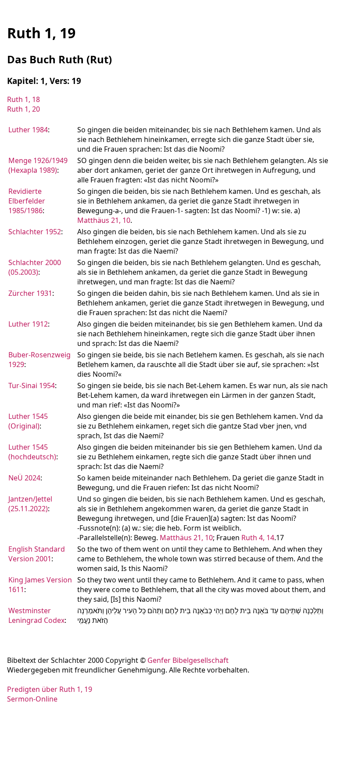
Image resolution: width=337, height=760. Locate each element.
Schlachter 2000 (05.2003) (34, 267)
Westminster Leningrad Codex (36, 615)
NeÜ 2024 (24, 478)
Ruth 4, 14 (257, 537)
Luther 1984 (28, 130)
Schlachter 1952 (34, 231)
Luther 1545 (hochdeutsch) (32, 452)
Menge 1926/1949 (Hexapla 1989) (38, 165)
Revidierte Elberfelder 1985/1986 (26, 200)
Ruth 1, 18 (23, 99)
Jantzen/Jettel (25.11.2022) (30, 503)
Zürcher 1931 (30, 293)
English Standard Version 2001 (36, 554)
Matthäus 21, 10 (103, 220)
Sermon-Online (32, 699)
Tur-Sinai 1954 (31, 385)
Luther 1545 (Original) (28, 421)
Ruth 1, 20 (23, 109)
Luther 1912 (28, 324)
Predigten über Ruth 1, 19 (49, 689)
